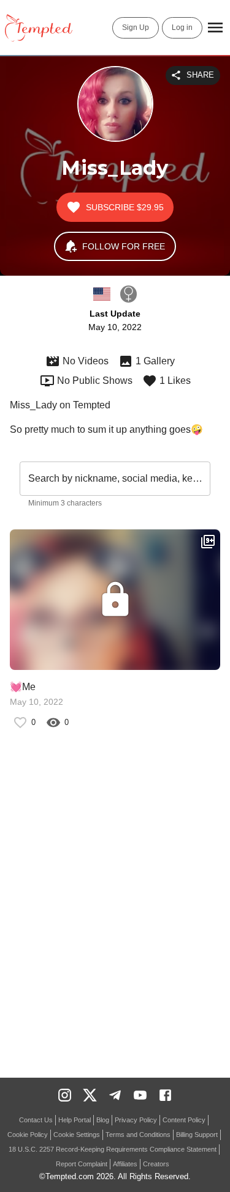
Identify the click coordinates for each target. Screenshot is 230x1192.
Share (200, 74)
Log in (182, 27)
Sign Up (135, 27)
